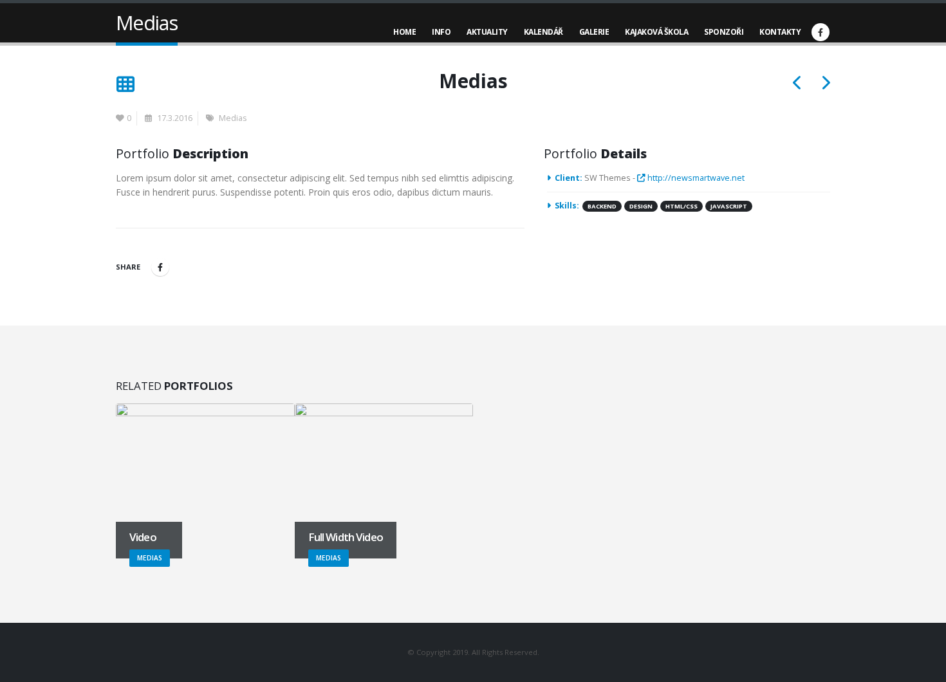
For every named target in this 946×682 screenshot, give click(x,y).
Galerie (594, 31)
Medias (233, 118)
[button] (125, 85)
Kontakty (780, 31)
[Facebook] (821, 32)
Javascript (728, 206)
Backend (602, 206)
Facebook (160, 267)
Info (441, 31)
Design (641, 206)
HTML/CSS (681, 206)
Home (404, 31)
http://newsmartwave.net (695, 177)
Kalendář (543, 31)
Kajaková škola (656, 31)
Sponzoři (723, 31)
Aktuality (487, 31)
